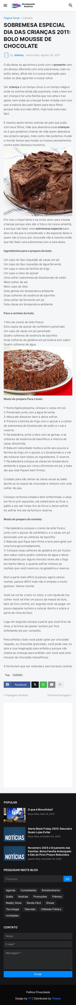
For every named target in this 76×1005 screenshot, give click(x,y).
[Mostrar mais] (60, 685)
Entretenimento (51, 890)
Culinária (27, 18)
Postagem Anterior (17, 695)
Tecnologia (12, 909)
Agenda (10, 890)
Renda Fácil (34, 902)
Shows (50, 902)
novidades (12, 915)
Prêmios (57, 896)
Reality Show (13, 902)
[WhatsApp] (43, 685)
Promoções (40, 896)
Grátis (9, 896)
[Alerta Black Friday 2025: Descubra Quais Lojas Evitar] (14, 834)
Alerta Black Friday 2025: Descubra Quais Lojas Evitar (50, 830)
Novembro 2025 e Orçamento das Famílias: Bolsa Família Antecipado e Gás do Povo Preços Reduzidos (49, 851)
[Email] (51, 685)
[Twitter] (35, 685)
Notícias (23, 896)
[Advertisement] (38, 744)
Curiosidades (28, 890)
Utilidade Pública (51, 909)
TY (30, 998)
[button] (5, 5)
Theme (56, 998)
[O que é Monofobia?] (14, 815)
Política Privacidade (38, 992)
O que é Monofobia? (40, 809)
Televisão (30, 909)
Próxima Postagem (59, 695)
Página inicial (11, 18)
